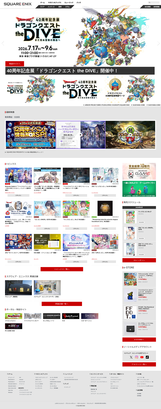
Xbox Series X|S (12, 388)
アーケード (21, 383)
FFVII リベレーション (67, 192)
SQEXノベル (53, 383)
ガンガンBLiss (53, 386)
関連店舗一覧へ (61, 304)
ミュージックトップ (68, 377)
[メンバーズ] (51, 6)
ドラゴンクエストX (23, 390)
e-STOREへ (139, 339)
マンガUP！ (52, 379)
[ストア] (42, 6)
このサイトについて (59, 403)
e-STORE (7, 225)
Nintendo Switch (12, 386)
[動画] (60, 6)
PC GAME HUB (114, 388)
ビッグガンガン (95, 192)
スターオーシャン (115, 386)
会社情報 (139, 393)
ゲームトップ (11, 377)
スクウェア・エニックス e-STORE (98, 377)
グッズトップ (67, 387)
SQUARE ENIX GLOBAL (100, 403)
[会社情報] (147, 6)
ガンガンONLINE (37, 192)
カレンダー (36, 258)
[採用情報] (156, 6)
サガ (112, 383)
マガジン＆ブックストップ (41, 377)
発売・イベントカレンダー (143, 379)
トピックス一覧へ (62, 269)
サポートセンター (81, 403)
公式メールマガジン (141, 383)
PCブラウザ (22, 381)
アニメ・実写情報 (54, 388)
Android (21, 379)
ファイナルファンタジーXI (25, 394)
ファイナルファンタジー (116, 379)
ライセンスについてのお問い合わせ (145, 386)
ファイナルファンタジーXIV (25, 392)
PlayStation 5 (11, 379)
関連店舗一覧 (94, 389)
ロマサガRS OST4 (95, 225)
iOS (20, 377)
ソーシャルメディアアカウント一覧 (145, 381)
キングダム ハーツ (115, 381)
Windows (10, 392)
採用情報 (139, 395)
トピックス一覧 (140, 377)
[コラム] (67, 6)
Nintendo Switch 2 (12, 383)
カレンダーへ (139, 260)
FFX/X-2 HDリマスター (10, 192)
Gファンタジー (8, 258)
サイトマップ (90, 403)
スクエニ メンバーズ (95, 379)
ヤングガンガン (66, 225)
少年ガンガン (94, 258)
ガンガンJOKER (37, 225)
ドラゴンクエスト (115, 377)
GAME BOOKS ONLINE (55, 381)
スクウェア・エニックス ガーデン (98, 393)
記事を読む (18, 195)
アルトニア (93, 391)
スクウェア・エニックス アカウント (99, 381)
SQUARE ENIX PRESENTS (25, 152)
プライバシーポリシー (71, 403)
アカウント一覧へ (139, 364)
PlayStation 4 (11, 381)
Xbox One (10, 390)
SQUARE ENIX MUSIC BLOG (71, 379)
